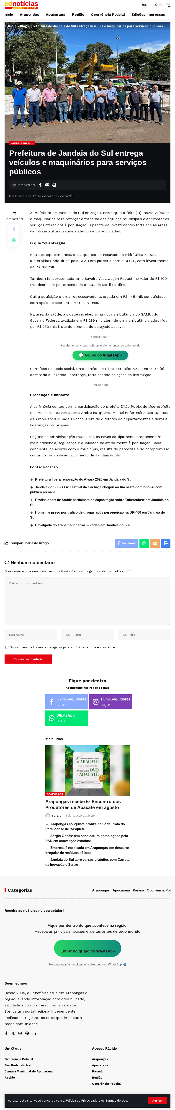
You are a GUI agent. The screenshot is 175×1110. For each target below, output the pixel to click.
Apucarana (121, 890)
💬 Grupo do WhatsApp (100, 355)
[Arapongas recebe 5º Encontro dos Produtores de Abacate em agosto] (87, 770)
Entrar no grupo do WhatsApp (87, 951)
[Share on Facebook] (40, 184)
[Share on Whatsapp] (13, 240)
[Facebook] (66, 702)
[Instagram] (110, 702)
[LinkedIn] (34, 1033)
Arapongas (55, 794)
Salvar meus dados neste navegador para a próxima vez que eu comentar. (63, 647)
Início (12, 26)
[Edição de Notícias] (21, 5)
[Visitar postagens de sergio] (47, 815)
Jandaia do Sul (22, 143)
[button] (157, 1100)
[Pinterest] (27, 1033)
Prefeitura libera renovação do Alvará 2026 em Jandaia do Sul (83, 479)
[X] (12, 1033)
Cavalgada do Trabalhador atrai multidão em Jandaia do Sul (82, 525)
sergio (56, 815)
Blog (23, 26)
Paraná (138, 890)
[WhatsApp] (66, 718)
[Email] (47, 184)
